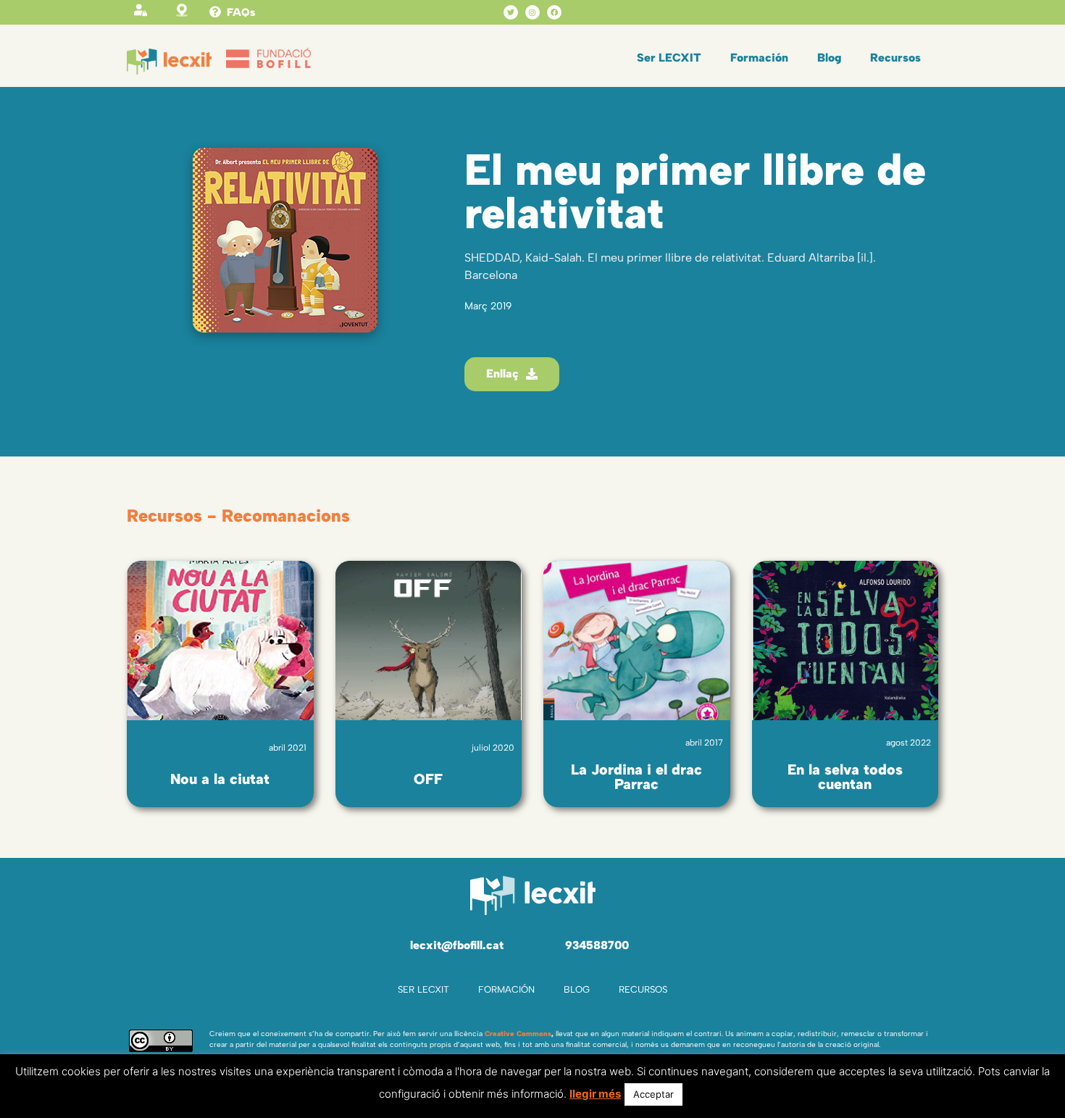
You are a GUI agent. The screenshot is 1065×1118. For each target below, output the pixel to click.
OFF (428, 779)
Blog (829, 57)
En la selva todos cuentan (845, 777)
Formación (759, 57)
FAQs (241, 12)
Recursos (895, 57)
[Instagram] (532, 12)
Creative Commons (518, 1033)
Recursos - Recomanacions (238, 515)
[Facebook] (554, 12)
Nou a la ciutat (220, 779)
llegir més (595, 1094)
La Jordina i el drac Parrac (636, 777)
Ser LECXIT (669, 57)
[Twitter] (511, 12)
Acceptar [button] (653, 1094)
